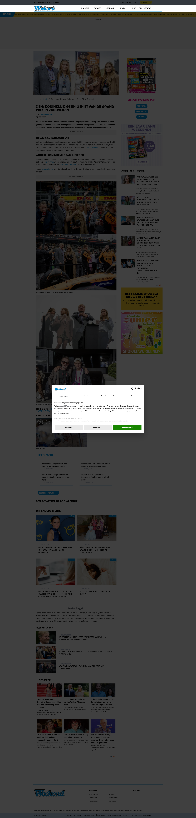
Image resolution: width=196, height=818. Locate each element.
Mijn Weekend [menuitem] (145, 8)
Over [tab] (132, 396)
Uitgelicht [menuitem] (110, 8)
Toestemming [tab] (63, 396)
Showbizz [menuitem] (85, 8)
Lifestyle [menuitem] (123, 8)
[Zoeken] (160, 8)
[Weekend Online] (44, 8)
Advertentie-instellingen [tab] (109, 396)
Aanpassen (97, 427)
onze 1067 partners (66, 406)
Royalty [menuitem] (97, 8)
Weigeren (68, 427)
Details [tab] (86, 396)
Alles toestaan (127, 427)
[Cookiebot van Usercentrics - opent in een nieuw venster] (133, 389)
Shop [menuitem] (134, 8)
